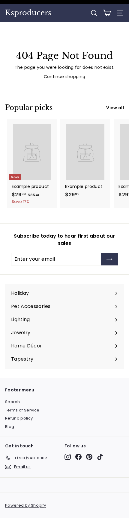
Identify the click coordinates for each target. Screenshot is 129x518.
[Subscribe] (109, 259)
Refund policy (19, 418)
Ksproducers (28, 13)
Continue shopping (65, 77)
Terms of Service (22, 410)
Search (12, 402)
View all (115, 108)
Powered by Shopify (25, 505)
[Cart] (107, 13)
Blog (9, 426)
